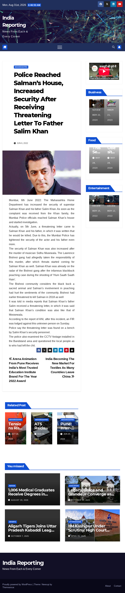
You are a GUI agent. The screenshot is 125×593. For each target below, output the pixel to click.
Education (74, 486)
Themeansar (8, 587)
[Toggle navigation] (59, 47)
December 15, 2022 (96, 211)
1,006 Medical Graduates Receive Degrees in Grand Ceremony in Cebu (32, 494)
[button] (113, 47)
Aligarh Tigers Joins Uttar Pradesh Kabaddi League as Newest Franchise (32, 530)
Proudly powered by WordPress (17, 584)
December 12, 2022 (111, 211)
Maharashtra (21, 67)
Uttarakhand (75, 522)
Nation (12, 486)
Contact (117, 586)
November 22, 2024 (96, 115)
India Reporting (23, 562)
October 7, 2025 (20, 536)
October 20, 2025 (80, 500)
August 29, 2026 (19, 500)
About (108, 586)
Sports (12, 522)
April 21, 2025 (78, 536)
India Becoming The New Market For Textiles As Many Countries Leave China (60, 367)
